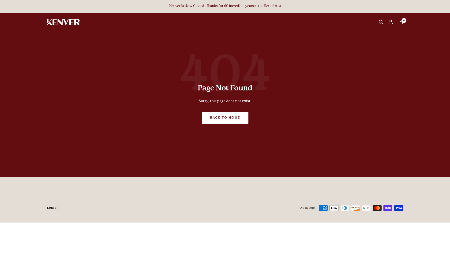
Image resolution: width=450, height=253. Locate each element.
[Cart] (400, 22)
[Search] (381, 22)
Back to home (225, 117)
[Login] (391, 22)
